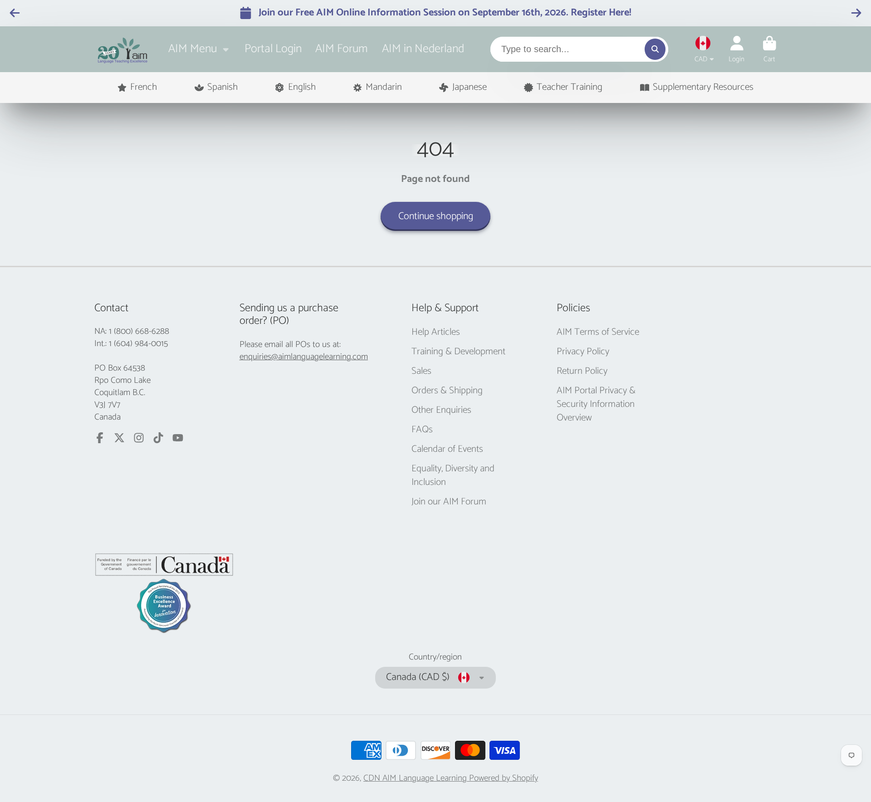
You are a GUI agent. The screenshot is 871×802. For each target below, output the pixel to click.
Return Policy (582, 371)
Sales (421, 371)
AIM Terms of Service (598, 332)
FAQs (422, 430)
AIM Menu (192, 49)
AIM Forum (341, 49)
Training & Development (458, 352)
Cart (769, 49)
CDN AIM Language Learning (416, 778)
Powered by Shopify (503, 778)
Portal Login (273, 49)
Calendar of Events (447, 449)
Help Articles (435, 332)
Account (736, 49)
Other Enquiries (441, 410)
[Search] (655, 49)
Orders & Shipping (447, 391)
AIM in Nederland (423, 49)
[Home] (122, 49)
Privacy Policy (583, 352)
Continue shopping (435, 216)
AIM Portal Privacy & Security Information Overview (596, 404)
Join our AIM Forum (448, 502)
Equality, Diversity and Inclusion (452, 475)
